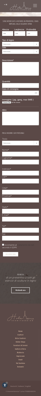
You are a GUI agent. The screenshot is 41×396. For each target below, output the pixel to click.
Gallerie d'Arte (20, 349)
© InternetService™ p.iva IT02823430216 (20, 391)
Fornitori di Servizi (20, 345)
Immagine (18, 100)
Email (20, 359)
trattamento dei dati (25, 245)
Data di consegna (10, 89)
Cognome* (7, 157)
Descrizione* (8, 60)
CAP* (4, 176)
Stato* (5, 207)
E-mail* (5, 215)
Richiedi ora (20, 290)
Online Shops (20, 342)
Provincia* (7, 195)
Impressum (20, 356)
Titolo (4, 139)
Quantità (6, 81)
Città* (5, 188)
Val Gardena (20, 363)
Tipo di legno (8, 40)
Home (20, 331)
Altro (4, 110)
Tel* (4, 226)
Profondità (31, 29)
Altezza (5, 29)
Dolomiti (20, 367)
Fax (3, 234)
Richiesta (20, 352)
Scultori (20, 335)
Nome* (5, 149)
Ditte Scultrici (20, 338)
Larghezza (19, 29)
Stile (4, 47)
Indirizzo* (6, 169)
